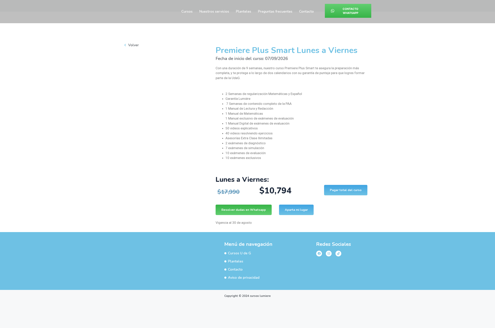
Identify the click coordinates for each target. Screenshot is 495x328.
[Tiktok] (338, 253)
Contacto (306, 11)
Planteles (243, 11)
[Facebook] (319, 253)
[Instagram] (329, 253)
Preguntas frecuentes (275, 11)
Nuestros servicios (214, 11)
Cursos (187, 11)
